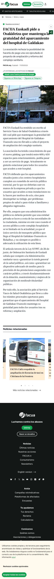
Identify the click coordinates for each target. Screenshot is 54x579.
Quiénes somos (27, 533)
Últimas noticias (27, 448)
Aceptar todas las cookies (14, 575)
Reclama (27, 516)
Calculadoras (27, 520)
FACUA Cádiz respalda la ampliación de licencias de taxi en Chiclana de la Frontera (26, 373)
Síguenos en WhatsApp (12, 78)
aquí (13, 557)
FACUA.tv (27, 456)
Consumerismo (27, 460)
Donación (38, 4)
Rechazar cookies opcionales (15, 566)
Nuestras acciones (27, 452)
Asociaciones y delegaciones (27, 537)
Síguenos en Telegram (33, 78)
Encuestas (27, 501)
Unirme (27, 4)
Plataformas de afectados (27, 496)
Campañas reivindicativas (27, 492)
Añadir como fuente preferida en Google (19, 74)
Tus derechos (27, 512)
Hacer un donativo (27, 434)
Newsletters (27, 464)
